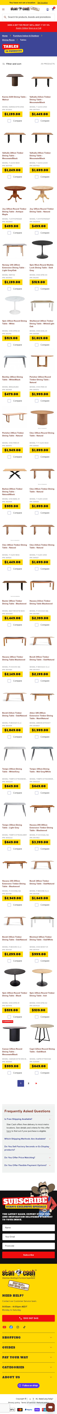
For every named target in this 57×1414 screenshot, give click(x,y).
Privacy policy (14, 1403)
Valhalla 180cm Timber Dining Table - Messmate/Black (12, 155)
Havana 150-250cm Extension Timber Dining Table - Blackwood (14, 883)
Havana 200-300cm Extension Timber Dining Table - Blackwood (41, 827)
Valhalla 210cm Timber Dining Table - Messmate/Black (40, 99)
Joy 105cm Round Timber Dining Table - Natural (42, 210)
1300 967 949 (30, 1318)
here (9, 1131)
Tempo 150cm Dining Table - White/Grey (12, 770)
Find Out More (48, 29)
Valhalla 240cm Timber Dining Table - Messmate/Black (40, 155)
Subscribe (28, 1255)
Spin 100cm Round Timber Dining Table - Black (14, 994)
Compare (17, 121)
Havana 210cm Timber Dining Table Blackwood (41, 602)
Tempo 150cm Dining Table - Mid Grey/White (40, 770)
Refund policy (43, 1403)
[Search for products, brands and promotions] (5, 17)
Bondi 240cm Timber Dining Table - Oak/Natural (42, 658)
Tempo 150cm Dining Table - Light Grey (12, 826)
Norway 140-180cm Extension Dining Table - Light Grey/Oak (13, 267)
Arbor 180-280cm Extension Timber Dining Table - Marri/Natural (41, 715)
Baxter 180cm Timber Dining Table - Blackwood (14, 602)
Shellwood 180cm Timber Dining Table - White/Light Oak (42, 323)
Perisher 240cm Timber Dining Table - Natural (13, 434)
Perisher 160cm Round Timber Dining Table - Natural (40, 379)
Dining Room (8, 40)
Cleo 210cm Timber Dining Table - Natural (42, 546)
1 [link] (20, 1083)
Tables (23, 40)
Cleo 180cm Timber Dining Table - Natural (14, 546)
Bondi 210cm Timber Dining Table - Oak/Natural (14, 714)
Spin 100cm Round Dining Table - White (14, 322)
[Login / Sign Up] (47, 9)
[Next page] (36, 1083)
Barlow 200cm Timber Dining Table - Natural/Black (12, 491)
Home (5, 36)
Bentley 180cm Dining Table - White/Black (12, 378)
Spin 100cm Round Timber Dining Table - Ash (42, 994)
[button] (3, 9)
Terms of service (28, 1403)
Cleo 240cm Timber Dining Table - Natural (42, 490)
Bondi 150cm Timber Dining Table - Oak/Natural (14, 938)
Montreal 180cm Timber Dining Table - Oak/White (41, 938)
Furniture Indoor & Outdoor (26, 36)
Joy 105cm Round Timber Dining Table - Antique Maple (14, 211)
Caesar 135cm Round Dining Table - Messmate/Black (12, 1051)
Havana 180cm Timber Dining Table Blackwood (13, 658)
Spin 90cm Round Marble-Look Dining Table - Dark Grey (42, 267)
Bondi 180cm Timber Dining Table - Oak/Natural (42, 882)
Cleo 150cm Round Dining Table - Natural (42, 434)
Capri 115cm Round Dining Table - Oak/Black (42, 1050)
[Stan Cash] (25, 9)
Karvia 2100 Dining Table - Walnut (14, 98)
